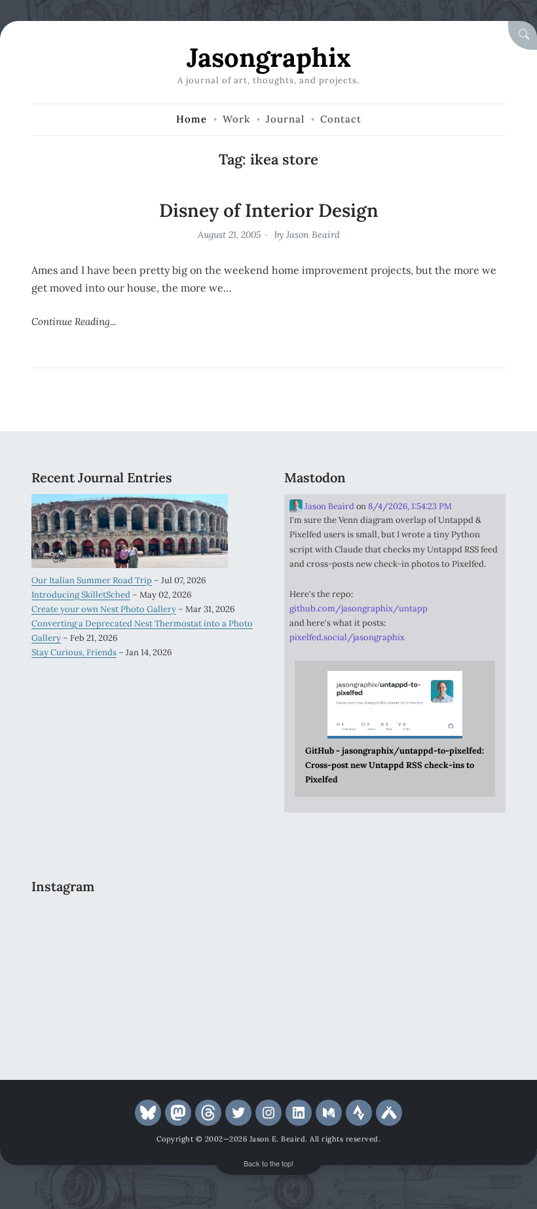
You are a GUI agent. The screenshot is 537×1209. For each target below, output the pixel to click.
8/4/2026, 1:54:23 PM (410, 506)
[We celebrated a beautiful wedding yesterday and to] (142, 922)
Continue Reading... (73, 321)
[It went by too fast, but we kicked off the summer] (66, 1013)
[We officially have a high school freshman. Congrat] (142, 1013)
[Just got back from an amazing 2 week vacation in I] (142, 968)
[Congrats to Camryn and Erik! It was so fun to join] (218, 922)
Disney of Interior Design (269, 210)
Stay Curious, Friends (74, 652)
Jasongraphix (269, 57)
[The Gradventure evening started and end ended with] (218, 1013)
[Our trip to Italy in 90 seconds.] (66, 968)
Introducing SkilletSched (80, 594)
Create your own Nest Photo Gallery (103, 609)
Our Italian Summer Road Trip (91, 580)
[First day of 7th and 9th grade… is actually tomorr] (66, 922)
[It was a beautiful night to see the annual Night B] (218, 968)
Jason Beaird (313, 234)
